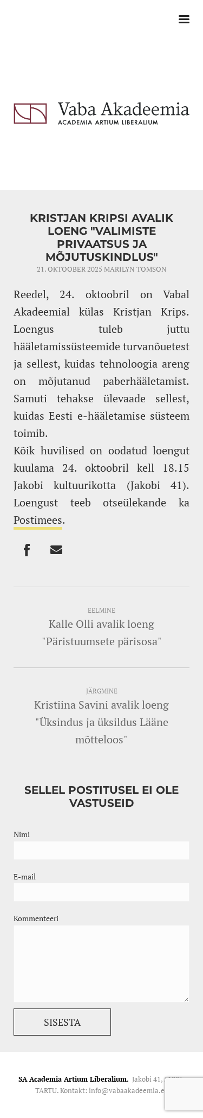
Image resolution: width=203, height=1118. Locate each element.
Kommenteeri (36, 918)
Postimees (38, 519)
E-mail (25, 876)
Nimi (22, 834)
